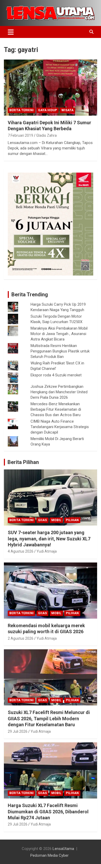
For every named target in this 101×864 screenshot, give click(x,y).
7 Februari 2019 (20, 135)
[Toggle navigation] (11, 32)
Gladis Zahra (46, 135)
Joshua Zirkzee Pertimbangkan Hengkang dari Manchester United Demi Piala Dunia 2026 (59, 392)
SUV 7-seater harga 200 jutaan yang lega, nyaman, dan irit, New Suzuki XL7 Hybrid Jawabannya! (49, 538)
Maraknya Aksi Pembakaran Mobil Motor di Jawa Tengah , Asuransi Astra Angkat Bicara (59, 334)
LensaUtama (63, 848)
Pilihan (72, 520)
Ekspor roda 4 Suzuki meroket (56, 375)
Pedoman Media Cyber (49, 855)
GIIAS (42, 520)
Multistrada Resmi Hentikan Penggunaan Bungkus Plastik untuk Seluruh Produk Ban (60, 351)
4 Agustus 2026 (20, 551)
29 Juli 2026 (17, 731)
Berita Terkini (21, 110)
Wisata (67, 110)
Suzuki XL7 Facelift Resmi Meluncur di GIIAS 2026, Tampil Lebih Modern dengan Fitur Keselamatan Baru (49, 718)
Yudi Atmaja (47, 551)
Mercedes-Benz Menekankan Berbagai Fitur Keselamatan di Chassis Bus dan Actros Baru (56, 409)
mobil (56, 520)
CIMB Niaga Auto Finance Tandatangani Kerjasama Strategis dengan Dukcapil (60, 427)
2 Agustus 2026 (20, 638)
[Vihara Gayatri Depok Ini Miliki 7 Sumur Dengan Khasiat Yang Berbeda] (50, 87)
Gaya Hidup (47, 110)
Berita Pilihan (23, 462)
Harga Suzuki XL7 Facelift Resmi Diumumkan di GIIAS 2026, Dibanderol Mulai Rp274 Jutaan (48, 811)
